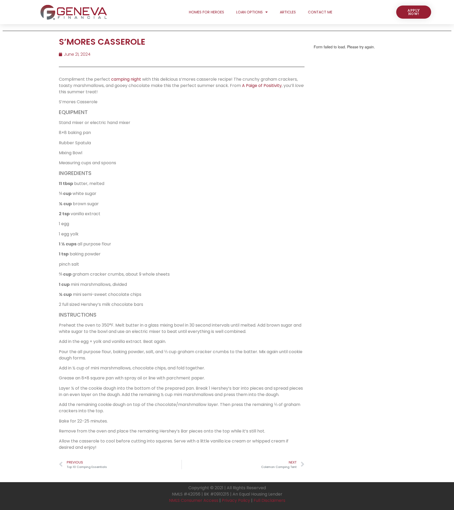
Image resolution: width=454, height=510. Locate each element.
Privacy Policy (236, 500)
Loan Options (249, 12)
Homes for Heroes (206, 12)
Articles (288, 12)
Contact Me (320, 12)
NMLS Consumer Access (193, 500)
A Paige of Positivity (262, 86)
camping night (126, 79)
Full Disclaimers (269, 500)
